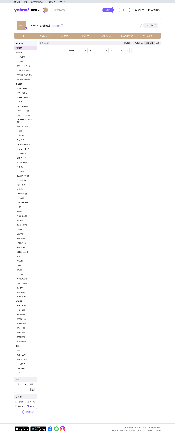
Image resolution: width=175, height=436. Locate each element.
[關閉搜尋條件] (49, 10)
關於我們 (123, 430)
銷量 (157, 43)
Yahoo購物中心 (27, 10)
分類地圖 (158, 430)
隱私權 (149, 430)
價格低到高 (139, 43)
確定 (33, 390)
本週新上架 (149, 25)
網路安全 (141, 430)
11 (117, 50)
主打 (24, 35)
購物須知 (132, 430)
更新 (158, 427)
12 (122, 50)
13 (127, 50)
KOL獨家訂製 (127, 35)
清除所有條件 (29, 412)
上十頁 (71, 50)
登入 (124, 10)
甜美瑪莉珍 (106, 35)
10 (111, 50)
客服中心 (115, 430)
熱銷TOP (86, 35)
